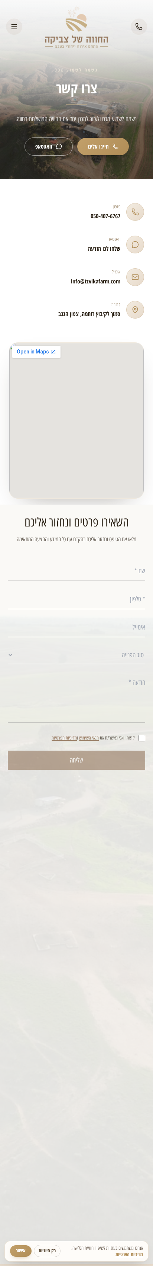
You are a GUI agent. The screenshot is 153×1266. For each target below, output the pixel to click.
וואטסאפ (43, 146)
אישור (21, 1250)
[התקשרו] (139, 27)
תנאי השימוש (89, 738)
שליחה (76, 760)
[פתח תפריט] (14, 27)
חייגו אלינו (98, 146)
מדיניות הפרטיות (64, 738)
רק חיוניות (47, 1250)
